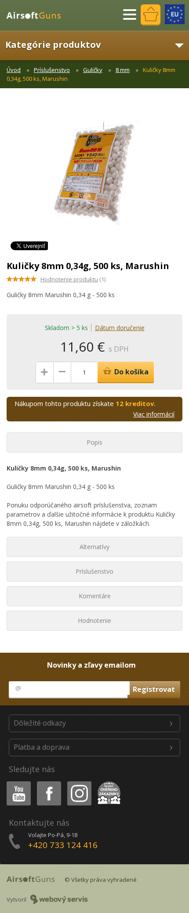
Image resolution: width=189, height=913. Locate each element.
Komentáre (95, 596)
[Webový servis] (59, 899)
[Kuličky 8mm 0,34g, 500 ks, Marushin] (94, 171)
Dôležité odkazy (40, 723)
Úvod (14, 70)
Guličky (92, 70)
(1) (72, 279)
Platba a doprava (41, 747)
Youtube (17, 782)
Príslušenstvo (52, 70)
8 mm (123, 70)
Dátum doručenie (120, 328)
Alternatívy (94, 547)
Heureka (107, 782)
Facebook (48, 782)
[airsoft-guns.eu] (175, 14)
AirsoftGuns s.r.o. (37, 15)
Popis (94, 442)
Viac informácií (153, 414)
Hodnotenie (94, 620)
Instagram (79, 782)
